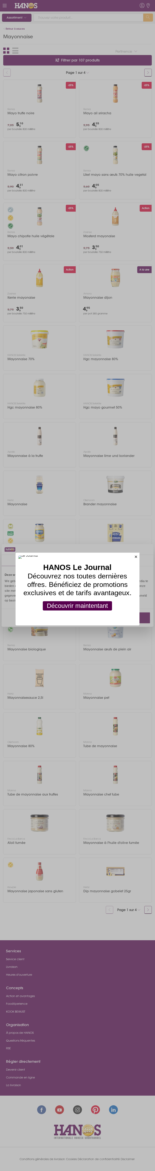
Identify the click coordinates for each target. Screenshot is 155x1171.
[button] (135, 556)
